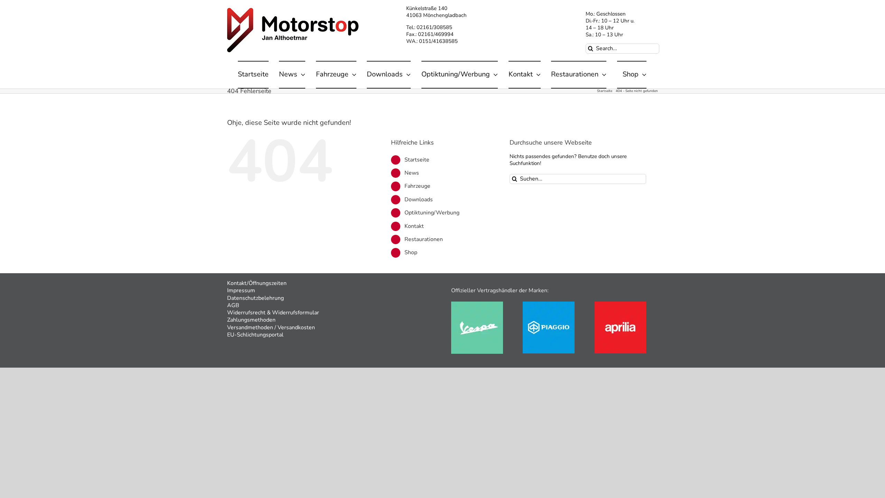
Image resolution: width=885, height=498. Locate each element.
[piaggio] (549, 304)
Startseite (416, 160)
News (411, 173)
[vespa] (477, 304)
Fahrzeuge (417, 186)
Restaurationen (423, 239)
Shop (410, 252)
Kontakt (414, 226)
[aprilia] (620, 304)
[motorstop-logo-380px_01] (292, 10)
